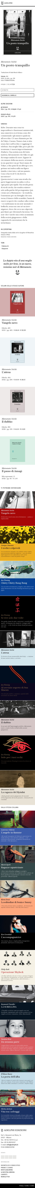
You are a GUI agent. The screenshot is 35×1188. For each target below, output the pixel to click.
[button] (27, 57)
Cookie (10, 1168)
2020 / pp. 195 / (8, 115)
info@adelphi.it (12, 1145)
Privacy (3, 1168)
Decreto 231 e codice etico (10, 1165)
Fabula (3, 76)
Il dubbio (7, 421)
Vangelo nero (9, 322)
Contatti (4, 1174)
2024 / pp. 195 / (11, 108)
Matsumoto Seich (9, 62)
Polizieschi (5, 246)
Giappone (4, 248)
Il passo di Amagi (12, 471)
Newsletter (5, 1177)
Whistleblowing (7, 1170)
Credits (32, 1185)
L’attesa (6, 372)
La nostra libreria (7, 1172)
